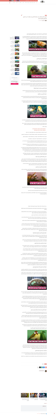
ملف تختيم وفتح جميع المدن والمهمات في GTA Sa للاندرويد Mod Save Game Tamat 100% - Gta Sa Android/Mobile (12, 42)
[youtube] (14, 0)
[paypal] (16, 0)
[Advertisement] (28, 9)
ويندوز (32, 2)
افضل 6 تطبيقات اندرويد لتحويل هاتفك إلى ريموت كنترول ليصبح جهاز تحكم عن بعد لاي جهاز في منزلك (12, 66)
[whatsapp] (13, 0)
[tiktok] (9, 0)
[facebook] (19, 0)
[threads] (10, 0)
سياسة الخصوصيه (27, 0)
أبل (36, 2)
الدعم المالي (36, 0)
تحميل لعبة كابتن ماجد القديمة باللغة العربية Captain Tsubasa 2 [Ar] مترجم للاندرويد (12, 46)
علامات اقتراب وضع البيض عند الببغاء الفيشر (34, 399)
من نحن (33, 0)
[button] (44, 367)
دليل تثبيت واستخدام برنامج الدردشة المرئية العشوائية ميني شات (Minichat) (12, 74)
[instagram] (15, 0)
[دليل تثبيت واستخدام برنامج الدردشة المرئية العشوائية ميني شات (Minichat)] (17, 73)
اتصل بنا (31, 0)
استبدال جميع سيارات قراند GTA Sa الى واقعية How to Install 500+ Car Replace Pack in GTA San (12, 54)
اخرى (16, 2)
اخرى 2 (14, 2)
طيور (28, 2)
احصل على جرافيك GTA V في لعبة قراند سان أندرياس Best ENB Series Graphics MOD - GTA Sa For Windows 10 (12, 62)
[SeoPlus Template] (46, 413)
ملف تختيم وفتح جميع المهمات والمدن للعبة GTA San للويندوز (12, 50)
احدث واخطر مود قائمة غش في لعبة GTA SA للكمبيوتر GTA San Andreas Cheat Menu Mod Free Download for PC (12, 58)
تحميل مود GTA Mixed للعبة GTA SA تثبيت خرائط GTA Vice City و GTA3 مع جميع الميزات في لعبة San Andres (12, 70)
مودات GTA (26, 2)
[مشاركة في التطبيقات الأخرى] (38, 367)
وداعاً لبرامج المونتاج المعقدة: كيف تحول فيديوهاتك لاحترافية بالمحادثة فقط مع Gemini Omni (12, 38)
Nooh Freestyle (43, 20)
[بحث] (9, 2)
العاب (23, 2)
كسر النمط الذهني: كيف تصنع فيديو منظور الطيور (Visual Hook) (43, 399)
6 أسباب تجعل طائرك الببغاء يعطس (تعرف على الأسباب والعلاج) (25, 399)
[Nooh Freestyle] (42, 2)
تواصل (20, 2)
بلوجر (30, 2)
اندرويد (34, 2)
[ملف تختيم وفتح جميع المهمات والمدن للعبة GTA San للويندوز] (17, 49)
